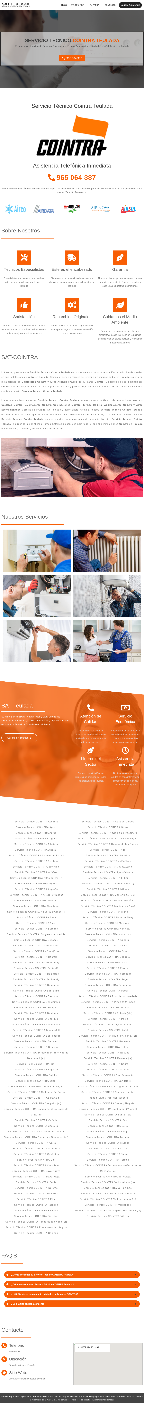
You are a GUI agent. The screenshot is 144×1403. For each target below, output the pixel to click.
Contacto (110, 5)
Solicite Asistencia (130, 5)
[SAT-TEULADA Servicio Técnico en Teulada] (16, 5)
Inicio (64, 5)
